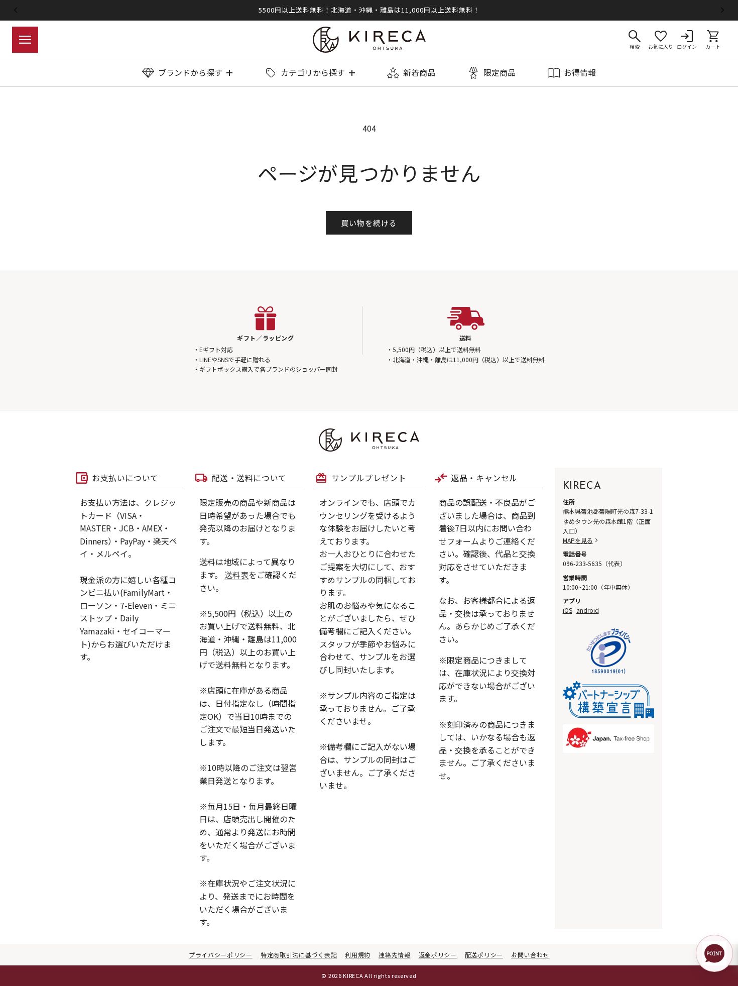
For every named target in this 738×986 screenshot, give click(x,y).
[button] (25, 40)
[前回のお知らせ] (16, 10)
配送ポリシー (484, 954)
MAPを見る (578, 540)
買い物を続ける (369, 222)
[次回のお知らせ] (722, 10)
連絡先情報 (395, 954)
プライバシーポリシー (221, 954)
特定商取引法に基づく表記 (299, 954)
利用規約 (358, 954)
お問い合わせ (530, 954)
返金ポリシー (438, 954)
